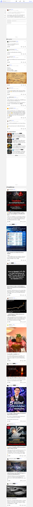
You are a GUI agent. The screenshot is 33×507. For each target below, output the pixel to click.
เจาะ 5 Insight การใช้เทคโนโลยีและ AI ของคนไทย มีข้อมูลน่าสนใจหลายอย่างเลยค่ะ (16, 414)
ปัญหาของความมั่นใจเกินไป (11, 498)
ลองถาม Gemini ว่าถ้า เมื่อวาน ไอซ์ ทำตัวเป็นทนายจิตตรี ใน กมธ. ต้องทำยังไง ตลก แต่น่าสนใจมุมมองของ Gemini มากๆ (16, 287)
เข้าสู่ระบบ (30, 1)
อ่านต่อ (19, 219)
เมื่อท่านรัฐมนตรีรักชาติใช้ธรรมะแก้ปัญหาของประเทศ (16, 377)
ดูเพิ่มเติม (16, 70)
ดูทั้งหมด (16, 155)
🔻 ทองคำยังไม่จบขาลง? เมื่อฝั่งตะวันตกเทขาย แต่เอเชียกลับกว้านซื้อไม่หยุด (15, 315)
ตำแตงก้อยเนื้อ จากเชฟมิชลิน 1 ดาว (13, 354)
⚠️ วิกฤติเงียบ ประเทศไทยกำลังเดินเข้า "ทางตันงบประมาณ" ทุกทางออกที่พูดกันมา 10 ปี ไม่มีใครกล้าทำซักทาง (16, 213)
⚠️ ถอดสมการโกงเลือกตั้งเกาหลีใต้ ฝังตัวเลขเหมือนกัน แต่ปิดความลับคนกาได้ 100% (16, 448)
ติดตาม (12, 9)
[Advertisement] (16, 5)
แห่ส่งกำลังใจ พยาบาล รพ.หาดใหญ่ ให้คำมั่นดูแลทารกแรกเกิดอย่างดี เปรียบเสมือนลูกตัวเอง (16, 473)
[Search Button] (3, 1)
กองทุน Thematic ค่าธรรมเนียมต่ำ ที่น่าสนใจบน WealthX (15, 253)
